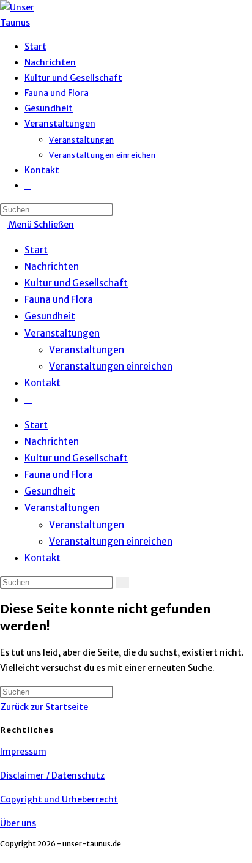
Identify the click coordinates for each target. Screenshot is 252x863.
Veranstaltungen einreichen (110, 366)
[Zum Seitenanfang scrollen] (3, 855)
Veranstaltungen (62, 333)
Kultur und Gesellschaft (76, 283)
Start (36, 250)
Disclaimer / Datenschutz (52, 775)
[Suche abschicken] (122, 582)
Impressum (23, 751)
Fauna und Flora (58, 299)
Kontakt (42, 383)
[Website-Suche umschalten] (27, 185)
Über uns (18, 823)
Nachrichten (51, 266)
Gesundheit (49, 316)
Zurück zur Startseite (44, 706)
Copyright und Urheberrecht (59, 799)
